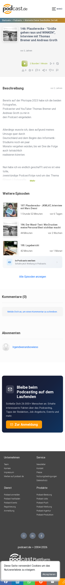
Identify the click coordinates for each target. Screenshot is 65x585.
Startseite (6, 20)
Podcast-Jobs (42, 499)
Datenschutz (41, 480)
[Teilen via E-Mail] (52, 581)
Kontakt (39, 468)
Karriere (7, 468)
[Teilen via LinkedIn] (17, 581)
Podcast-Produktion (44, 515)
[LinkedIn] (33, 536)
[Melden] (57, 70)
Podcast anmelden (12, 495)
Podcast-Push (42, 503)
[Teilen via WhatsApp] (29, 581)
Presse (39, 472)
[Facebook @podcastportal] (41, 536)
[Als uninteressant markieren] (57, 63)
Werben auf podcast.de (14, 476)
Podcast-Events (10, 503)
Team (6, 464)
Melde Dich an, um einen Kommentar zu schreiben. (33, 311)
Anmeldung (9, 511)
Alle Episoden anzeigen (32, 276)
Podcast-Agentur (43, 511)
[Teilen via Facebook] (6, 581)
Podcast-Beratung (44, 495)
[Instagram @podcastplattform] (24, 536)
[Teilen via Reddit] (41, 581)
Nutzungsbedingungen (46, 476)
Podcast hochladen (12, 499)
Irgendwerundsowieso (25, 347)
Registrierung (10, 507)
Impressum (9, 472)
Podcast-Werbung (44, 507)
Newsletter (41, 464)
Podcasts (17, 20)
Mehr (32, 180)
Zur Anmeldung (26, 425)
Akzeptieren (49, 574)
